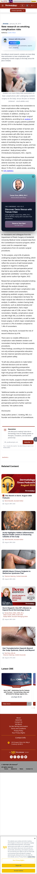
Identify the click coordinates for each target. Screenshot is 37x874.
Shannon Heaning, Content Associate (16, 576)
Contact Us (18, 722)
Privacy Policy (18, 731)
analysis (28, 119)
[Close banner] (34, 2)
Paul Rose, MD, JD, (10, 653)
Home (6, 769)
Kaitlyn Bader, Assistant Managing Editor (15, 616)
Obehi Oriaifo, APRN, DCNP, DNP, (13, 615)
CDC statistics (8, 171)
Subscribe (27, 442)
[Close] (35, 838)
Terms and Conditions (18, 728)
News (21, 769)
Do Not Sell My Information (18, 726)
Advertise (18, 720)
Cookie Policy (31, 857)
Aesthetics (5, 457)
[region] (18, 855)
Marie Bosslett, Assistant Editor (14, 501)
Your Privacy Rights (18, 733)
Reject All (18, 865)
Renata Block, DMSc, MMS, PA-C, (14, 613)
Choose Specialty (16, 10)
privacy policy (6, 447)
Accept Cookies (18, 870)
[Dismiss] (33, 176)
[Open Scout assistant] (27, 5)
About (18, 718)
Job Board (18, 724)
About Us (14, 769)
